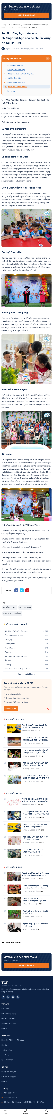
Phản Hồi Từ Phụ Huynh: (17, 87)
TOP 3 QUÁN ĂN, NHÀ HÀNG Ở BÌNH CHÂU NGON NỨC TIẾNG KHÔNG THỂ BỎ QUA (35, 740)
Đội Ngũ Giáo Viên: (14, 78)
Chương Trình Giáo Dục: (16, 70)
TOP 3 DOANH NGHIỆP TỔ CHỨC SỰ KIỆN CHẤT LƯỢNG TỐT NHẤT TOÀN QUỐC (36, 752)
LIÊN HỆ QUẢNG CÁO (26, 15)
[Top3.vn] (17, 983)
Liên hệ (25, 1113)
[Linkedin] (8, 997)
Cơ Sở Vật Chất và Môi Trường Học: (21, 74)
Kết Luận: (11, 91)
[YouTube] (13, 997)
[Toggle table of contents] (48, 58)
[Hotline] (18, 997)
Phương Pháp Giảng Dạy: (17, 82)
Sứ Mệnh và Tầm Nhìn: (16, 65)
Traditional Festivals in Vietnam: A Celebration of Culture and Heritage (35, 875)
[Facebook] (3, 997)
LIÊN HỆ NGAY (10, 709)
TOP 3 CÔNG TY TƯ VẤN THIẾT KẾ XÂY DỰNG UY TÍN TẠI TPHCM (35, 765)
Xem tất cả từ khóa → (26, 674)
